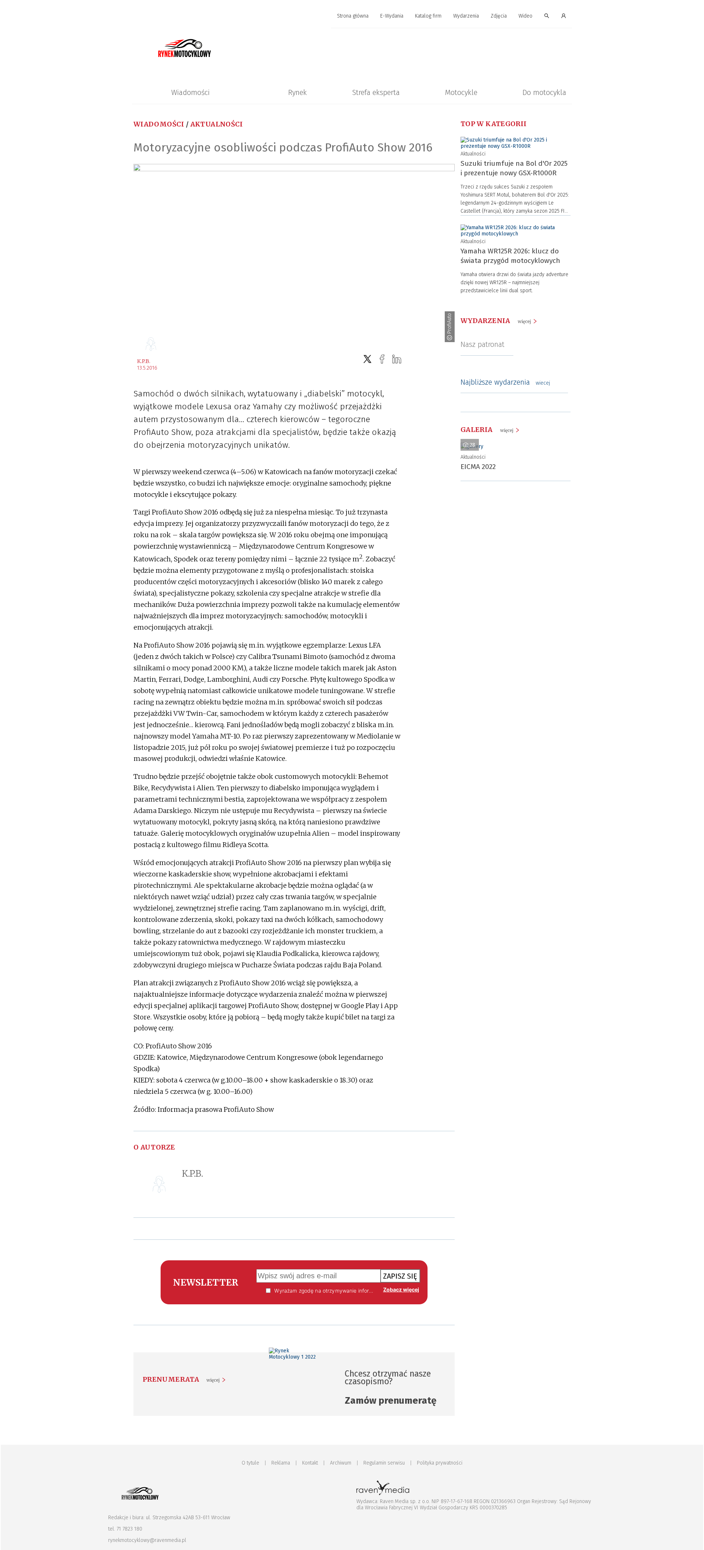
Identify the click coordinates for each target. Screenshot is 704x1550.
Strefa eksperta (376, 92)
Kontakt (310, 1463)
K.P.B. (143, 361)
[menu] (352, 16)
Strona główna (352, 16)
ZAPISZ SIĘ (400, 1276)
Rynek (297, 92)
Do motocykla (544, 92)
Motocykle (461, 92)
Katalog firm (428, 16)
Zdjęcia (499, 16)
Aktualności (216, 124)
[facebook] (382, 359)
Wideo (525, 16)
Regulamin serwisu (384, 1463)
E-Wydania (391, 16)
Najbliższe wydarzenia (505, 382)
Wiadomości (190, 92)
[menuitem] (352, 16)
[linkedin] (396, 359)
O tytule (250, 1463)
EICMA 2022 (478, 466)
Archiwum (340, 1463)
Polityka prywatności (439, 1463)
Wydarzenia (466, 16)
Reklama (280, 1463)
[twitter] (367, 359)
